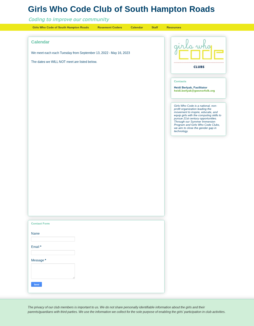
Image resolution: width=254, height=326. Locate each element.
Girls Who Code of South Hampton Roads (61, 27)
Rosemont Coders (110, 27)
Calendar (137, 27)
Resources (174, 27)
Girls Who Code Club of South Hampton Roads (121, 9)
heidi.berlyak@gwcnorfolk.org (194, 90)
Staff (155, 27)
